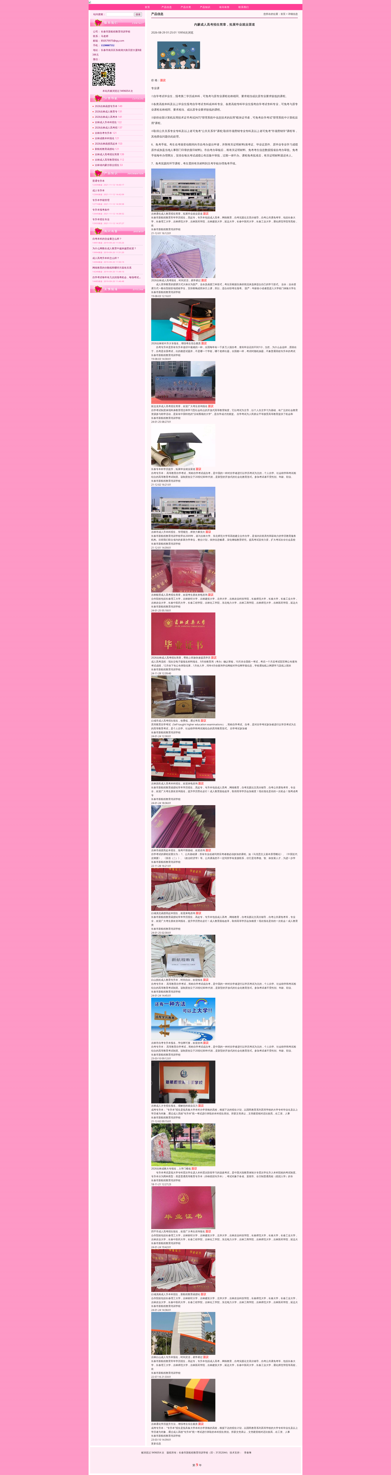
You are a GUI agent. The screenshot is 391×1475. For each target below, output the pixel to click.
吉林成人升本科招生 (106, 122)
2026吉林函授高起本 (106, 143)
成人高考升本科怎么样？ (105, 258)
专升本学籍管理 (101, 200)
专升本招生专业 (101, 219)
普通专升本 (98, 180)
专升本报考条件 (101, 209)
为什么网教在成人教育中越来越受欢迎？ (114, 248)
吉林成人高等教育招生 (107, 159)
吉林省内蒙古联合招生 (107, 165)
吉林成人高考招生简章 (107, 154)
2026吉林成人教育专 (106, 111)
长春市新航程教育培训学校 (166, 229)
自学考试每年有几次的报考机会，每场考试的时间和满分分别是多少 (117, 277)
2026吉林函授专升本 (106, 106)
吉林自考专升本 (103, 133)
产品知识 (205, 7)
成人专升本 (98, 190)
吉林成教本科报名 (104, 138)
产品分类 (186, 7)
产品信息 (166, 7)
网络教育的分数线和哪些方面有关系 (112, 267)
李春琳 (247, 1452)
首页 (147, 7)
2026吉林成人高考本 (106, 117)
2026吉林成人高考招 (106, 127)
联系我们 (243, 7)
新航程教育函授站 (104, 149)
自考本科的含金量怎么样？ (107, 238)
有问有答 (224, 7)
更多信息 (156, 1443)
